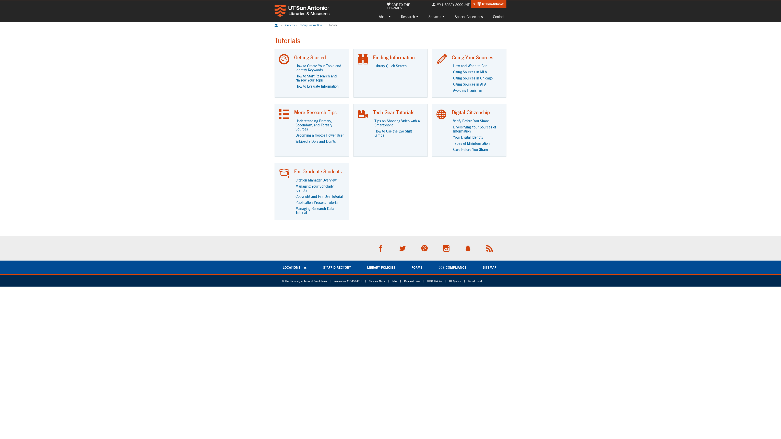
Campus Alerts (377, 281)
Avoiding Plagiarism (468, 90)
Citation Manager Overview (316, 180)
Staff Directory (337, 267)
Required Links (412, 281)
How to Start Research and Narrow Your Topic (316, 78)
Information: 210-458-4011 (348, 281)
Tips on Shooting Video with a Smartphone (397, 123)
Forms (416, 267)
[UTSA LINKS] (488, 4)
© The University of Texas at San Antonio (304, 281)
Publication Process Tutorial (317, 202)
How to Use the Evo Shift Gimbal (393, 133)
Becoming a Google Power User (320, 135)
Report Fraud (475, 281)
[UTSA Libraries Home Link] (302, 11)
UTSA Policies (434, 281)
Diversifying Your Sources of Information (474, 129)
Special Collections (469, 16)
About (383, 16)
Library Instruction (310, 25)
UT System (455, 281)
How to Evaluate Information (317, 86)
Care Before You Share (470, 149)
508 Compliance (452, 267)
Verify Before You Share (471, 121)
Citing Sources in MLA (470, 72)
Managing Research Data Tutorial (315, 210)
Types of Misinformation (471, 143)
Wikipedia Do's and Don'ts (316, 141)
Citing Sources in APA (469, 84)
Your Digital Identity (468, 137)
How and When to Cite (470, 66)
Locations (291, 267)
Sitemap (489, 267)
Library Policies (381, 267)
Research (408, 16)
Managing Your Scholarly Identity (315, 188)
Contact (498, 16)
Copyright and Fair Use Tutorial (319, 196)
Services (435, 16)
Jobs (394, 281)
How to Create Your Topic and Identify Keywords (318, 68)
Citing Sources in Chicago (473, 78)
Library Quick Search (390, 66)
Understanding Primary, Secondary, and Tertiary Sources (314, 125)
